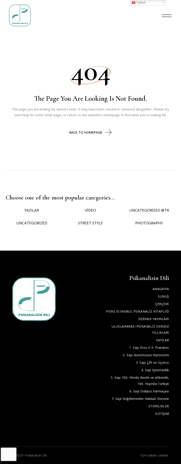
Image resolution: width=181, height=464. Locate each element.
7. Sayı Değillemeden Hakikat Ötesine (140, 399)
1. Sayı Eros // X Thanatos (149, 347)
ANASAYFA (161, 289)
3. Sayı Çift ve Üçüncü (152, 362)
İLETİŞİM (162, 414)
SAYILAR (162, 340)
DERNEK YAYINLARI (153, 319)
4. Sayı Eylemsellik (155, 370)
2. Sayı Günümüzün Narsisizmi (146, 355)
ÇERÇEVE (162, 304)
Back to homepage (85, 132)
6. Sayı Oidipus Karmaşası (149, 391)
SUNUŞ (163, 296)
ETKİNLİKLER (159, 406)
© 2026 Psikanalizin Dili (29, 455)
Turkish (140, 2)
